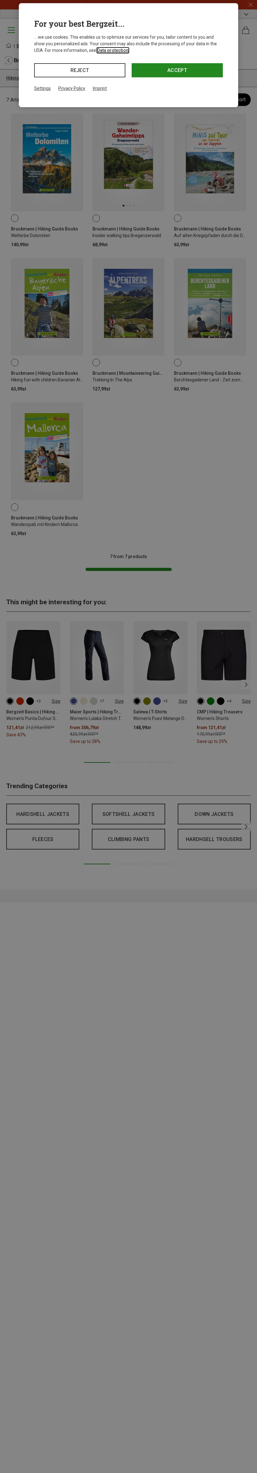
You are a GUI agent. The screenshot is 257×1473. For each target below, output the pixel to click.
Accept (177, 70)
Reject (80, 70)
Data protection (112, 50)
